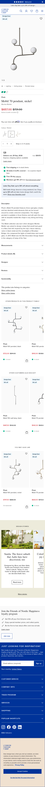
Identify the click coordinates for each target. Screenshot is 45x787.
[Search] (21, 11)
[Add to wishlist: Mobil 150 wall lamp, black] (26, 379)
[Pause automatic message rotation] (42, 2)
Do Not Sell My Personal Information (22, 778)
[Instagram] (3, 727)
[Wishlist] (31, 11)
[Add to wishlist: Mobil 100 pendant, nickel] (26, 453)
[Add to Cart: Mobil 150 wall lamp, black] (26, 432)
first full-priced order (33, 180)
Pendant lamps (29, 86)
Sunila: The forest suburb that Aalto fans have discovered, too (17, 556)
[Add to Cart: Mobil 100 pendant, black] (26, 360)
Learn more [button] (7, 161)
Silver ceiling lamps (8, 290)
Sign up (38, 663)
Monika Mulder (6, 104)
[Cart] (37, 11)
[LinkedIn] (20, 727)
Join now (7, 636)
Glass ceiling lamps (8, 293)
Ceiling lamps (18, 86)
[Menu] (42, 11)
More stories (22, 594)
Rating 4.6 (28, 2)
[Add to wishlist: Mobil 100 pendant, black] (26, 307)
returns (18, 176)
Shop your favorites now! (16, 194)
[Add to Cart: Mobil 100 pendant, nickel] (26, 507)
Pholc (3, 97)
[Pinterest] (14, 727)
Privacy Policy (19, 765)
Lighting (8, 86)
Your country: (6, 669)
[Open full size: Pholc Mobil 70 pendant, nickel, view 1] (22, 49)
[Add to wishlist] (41, 18)
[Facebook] (9, 727)
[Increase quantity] (11, 143)
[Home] (2, 86)
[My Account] (26, 11)
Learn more (5, 629)
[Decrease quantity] (3, 143)
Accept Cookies (22, 771)
